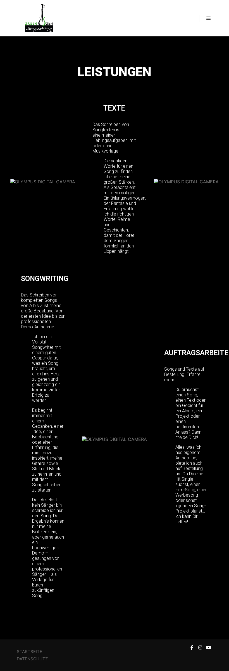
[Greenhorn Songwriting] (39, 18)
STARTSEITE (29, 651)
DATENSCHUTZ (33, 658)
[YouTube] (208, 647)
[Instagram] (200, 647)
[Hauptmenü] (209, 18)
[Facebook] (191, 647)
